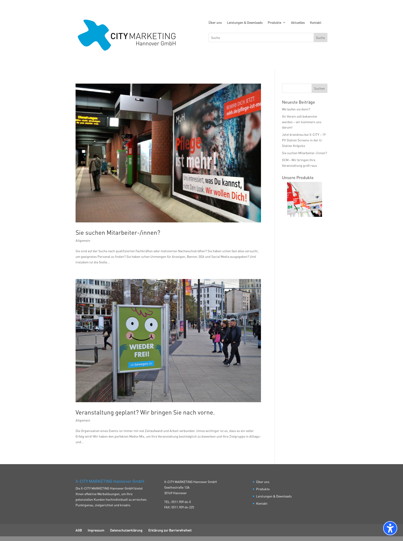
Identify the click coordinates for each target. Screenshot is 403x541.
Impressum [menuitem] (96, 530)
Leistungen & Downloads (274, 496)
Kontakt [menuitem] (315, 22)
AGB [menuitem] (79, 530)
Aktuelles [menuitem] (298, 22)
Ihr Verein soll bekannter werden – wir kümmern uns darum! (301, 121)
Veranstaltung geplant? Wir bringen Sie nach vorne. (145, 412)
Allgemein (83, 240)
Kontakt (262, 503)
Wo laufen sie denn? (296, 109)
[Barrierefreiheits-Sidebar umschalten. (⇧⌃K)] (390, 528)
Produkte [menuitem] (274, 22)
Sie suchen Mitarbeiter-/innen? (118, 232)
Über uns (262, 482)
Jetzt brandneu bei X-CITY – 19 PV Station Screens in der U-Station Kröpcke (304, 140)
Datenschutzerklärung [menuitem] (126, 530)
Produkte (263, 489)
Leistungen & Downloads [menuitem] (245, 22)
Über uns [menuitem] (215, 22)
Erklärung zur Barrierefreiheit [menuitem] (170, 530)
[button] (319, 88)
